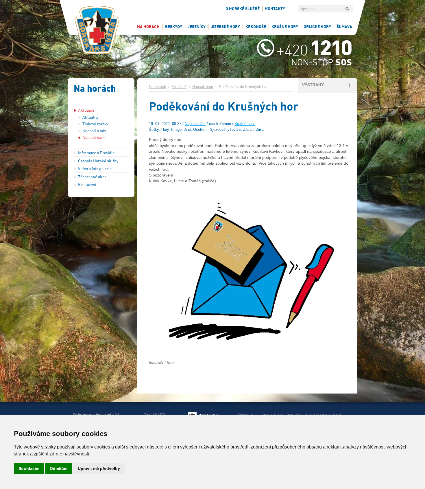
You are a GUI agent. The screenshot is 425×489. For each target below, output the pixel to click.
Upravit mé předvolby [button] (99, 468)
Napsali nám (202, 87)
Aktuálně (179, 87)
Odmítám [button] (58, 468)
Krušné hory (244, 124)
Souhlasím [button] (29, 468)
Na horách (157, 87)
